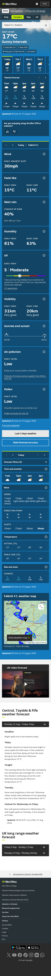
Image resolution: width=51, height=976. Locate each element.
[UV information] (44, 255)
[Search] (45, 25)
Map (29, 17)
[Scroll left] (39, 77)
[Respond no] (14, 131)
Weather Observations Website (14, 895)
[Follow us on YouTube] (14, 954)
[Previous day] (6, 145)
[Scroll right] (45, 77)
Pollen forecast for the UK (16, 413)
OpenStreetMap (41, 643)
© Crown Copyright (25, 960)
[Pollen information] (44, 389)
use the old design (36, 11)
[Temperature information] (46, 537)
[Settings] (37, 4)
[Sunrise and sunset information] (44, 326)
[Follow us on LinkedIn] (37, 954)
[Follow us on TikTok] (25, 954)
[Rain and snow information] (46, 567)
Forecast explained (10, 425)
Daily (6, 17)
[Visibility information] (44, 299)
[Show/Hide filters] (46, 461)
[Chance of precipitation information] (44, 202)
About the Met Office (10, 916)
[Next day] (12, 145)
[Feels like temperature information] (44, 178)
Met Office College (9, 886)
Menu (45, 4)
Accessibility (7, 925)
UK (37, 17)
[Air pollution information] (44, 352)
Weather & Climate (9, 904)
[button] (25, 620)
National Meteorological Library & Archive (18, 890)
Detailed (17, 17)
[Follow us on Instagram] (31, 954)
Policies (5, 921)
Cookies (5, 928)
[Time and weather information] (46, 469)
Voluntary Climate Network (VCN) (15, 900)
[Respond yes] (7, 131)
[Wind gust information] (44, 154)
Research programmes (11, 908)
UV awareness (10, 288)
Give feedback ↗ (17, 11)
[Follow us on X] (9, 954)
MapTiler (30, 643)
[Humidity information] (44, 231)
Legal (4, 932)
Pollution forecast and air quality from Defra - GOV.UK (25, 377)
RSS (3, 939)
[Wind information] (46, 488)
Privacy (5, 936)
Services (5, 912)
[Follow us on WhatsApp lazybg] (42, 954)
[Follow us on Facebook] (20, 954)
